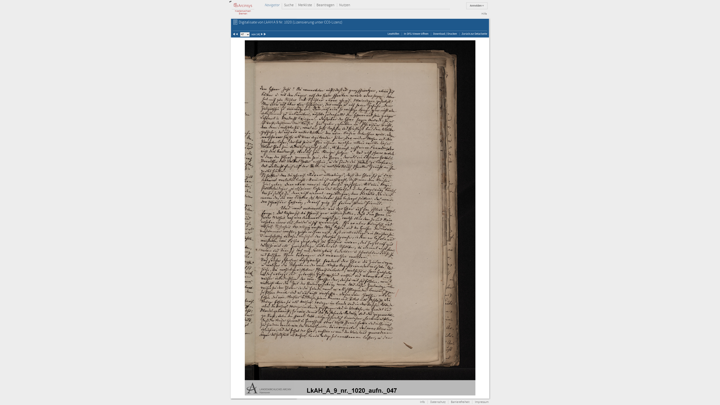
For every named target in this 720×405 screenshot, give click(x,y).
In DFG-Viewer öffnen (416, 34)
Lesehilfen (393, 34)
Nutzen (344, 5)
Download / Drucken (445, 34)
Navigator (272, 5)
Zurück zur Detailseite (474, 34)
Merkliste (305, 5)
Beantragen (325, 5)
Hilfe (484, 14)
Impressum (482, 402)
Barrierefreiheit (460, 402)
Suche (289, 5)
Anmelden (476, 6)
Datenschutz (438, 402)
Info (422, 402)
